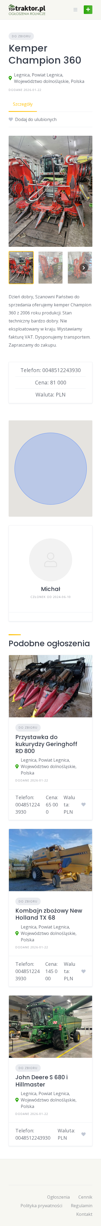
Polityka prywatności (41, 1206)
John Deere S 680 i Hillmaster (41, 1080)
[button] (50, 468)
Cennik (85, 1197)
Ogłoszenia (58, 1197)
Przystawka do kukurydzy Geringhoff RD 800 (46, 744)
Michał (50, 589)
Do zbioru (21, 36)
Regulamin (81, 1206)
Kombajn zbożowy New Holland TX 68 (48, 914)
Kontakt (84, 1214)
